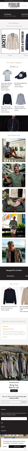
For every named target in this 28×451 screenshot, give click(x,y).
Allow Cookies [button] (17, 446)
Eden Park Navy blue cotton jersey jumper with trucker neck (7, 108)
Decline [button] (5, 446)
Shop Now (14, 390)
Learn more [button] (21, 443)
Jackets (10, 55)
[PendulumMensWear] (14, 5)
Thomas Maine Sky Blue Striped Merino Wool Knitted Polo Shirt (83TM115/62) (6, 85)
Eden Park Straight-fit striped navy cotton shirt (20, 107)
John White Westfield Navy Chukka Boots (21, 84)
